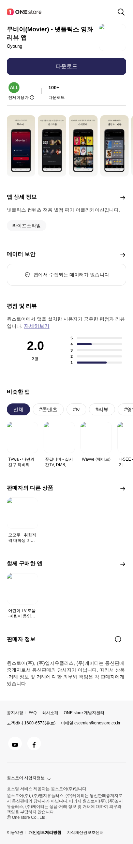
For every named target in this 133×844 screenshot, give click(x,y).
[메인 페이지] (24, 12)
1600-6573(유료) (40, 723)
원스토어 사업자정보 (26, 778)
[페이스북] (34, 743)
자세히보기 (36, 326)
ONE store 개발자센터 (84, 712)
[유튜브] (15, 743)
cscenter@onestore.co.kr (97, 723)
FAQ (32, 712)
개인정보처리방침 (45, 832)
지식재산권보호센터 (85, 832)
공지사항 (15, 712)
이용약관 (15, 832)
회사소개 (50, 712)
